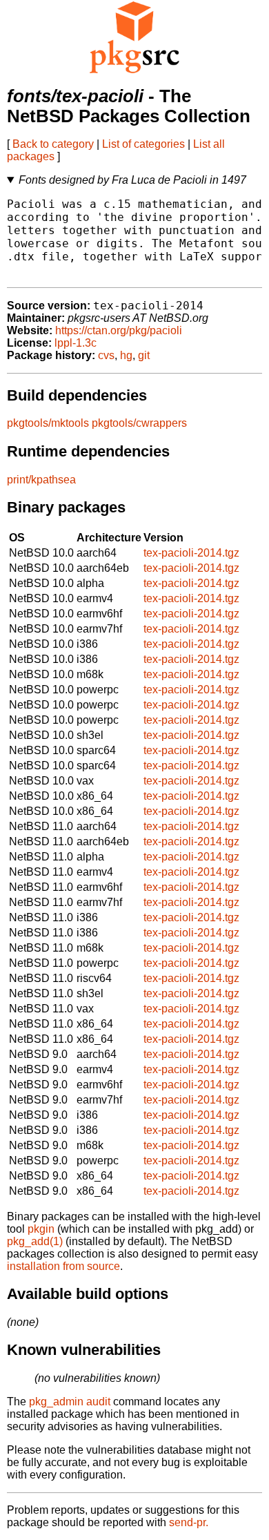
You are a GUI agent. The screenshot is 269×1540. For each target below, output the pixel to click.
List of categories (143, 144)
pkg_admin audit (69, 1401)
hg (126, 355)
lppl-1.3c (75, 343)
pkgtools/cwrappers (139, 423)
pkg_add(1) (35, 1241)
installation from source (63, 1266)
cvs (106, 355)
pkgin (41, 1229)
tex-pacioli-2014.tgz (191, 553)
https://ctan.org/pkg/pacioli (118, 330)
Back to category (53, 144)
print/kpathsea (41, 479)
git (144, 355)
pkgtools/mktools (48, 423)
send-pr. (188, 1522)
